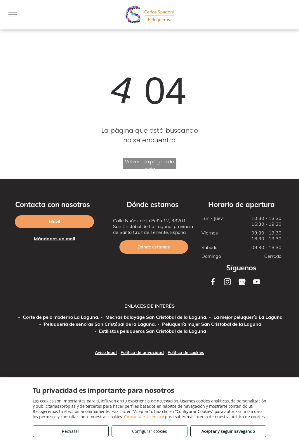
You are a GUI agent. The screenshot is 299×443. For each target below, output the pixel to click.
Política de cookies (186, 352)
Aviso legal (106, 352)
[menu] (12, 14)
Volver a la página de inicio (149, 163)
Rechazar (70, 431)
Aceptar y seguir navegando (228, 431)
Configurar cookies (149, 431)
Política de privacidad (142, 352)
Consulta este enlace (144, 416)
